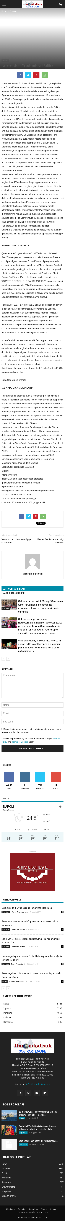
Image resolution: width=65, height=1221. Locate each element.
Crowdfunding (8, 1186)
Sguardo (5, 964)
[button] (61, 4)
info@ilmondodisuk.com (38, 1084)
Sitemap (53, 1209)
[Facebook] (20, 1093)
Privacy (44, 1209)
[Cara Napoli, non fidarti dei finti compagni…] (9, 1144)
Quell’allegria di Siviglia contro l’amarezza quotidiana (27, 907)
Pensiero (5, 60)
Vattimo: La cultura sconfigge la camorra (16, 541)
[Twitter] (45, 1093)
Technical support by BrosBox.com (33, 1212)
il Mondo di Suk (18, 929)
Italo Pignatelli (18, 964)
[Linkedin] (37, 1093)
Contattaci (22, 1209)
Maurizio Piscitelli (32, 573)
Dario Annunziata (19, 912)
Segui (24, 773)
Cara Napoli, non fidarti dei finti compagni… (39, 1141)
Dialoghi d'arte (9, 1195)
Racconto (8, 1021)
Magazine (6, 1191)
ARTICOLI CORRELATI (14, 589)
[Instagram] (28, 1093)
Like (9, 773)
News (4, 626)
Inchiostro (8, 1017)
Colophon (33, 1209)
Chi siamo (10, 1209)
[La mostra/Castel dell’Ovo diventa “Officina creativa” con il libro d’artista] (9, 1115)
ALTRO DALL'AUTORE (13, 593)
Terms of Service (20, 742)
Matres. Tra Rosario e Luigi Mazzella (50, 541)
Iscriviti (56, 773)
